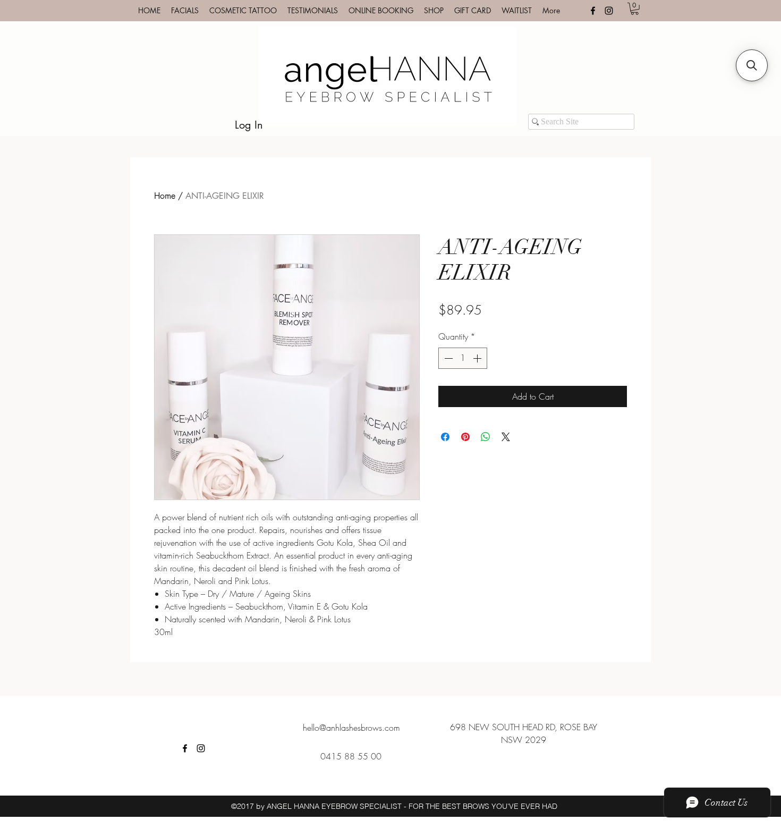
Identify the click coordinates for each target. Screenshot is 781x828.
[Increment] (478, 358)
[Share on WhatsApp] (485, 436)
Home (164, 195)
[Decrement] (447, 358)
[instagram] (609, 10)
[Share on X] (505, 436)
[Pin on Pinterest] (465, 436)
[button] (634, 9)
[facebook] (593, 10)
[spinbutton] (463, 358)
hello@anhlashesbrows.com (351, 727)
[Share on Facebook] (445, 436)
